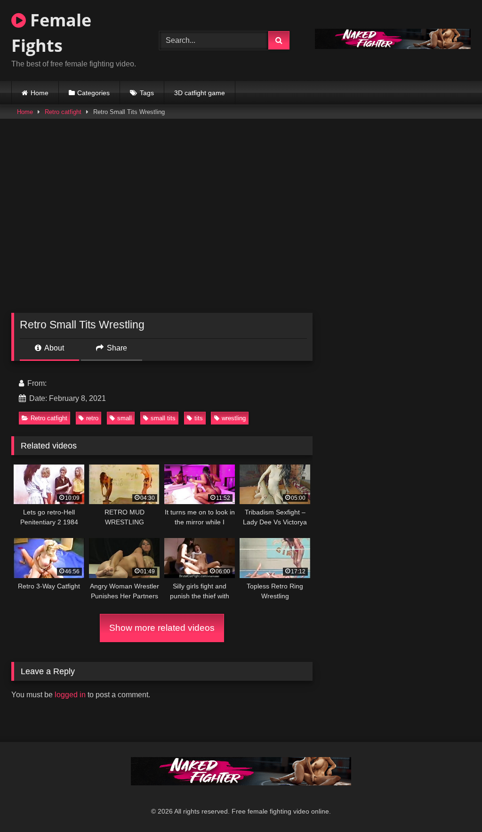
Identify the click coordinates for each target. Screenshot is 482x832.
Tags (147, 93)
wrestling (234, 418)
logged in (70, 695)
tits (198, 418)
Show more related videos (162, 628)
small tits (163, 418)
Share (116, 348)
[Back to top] (452, 804)
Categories (93, 93)
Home (39, 93)
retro (92, 418)
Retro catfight (63, 111)
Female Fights (51, 32)
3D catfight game (199, 93)
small (124, 418)
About (53, 348)
